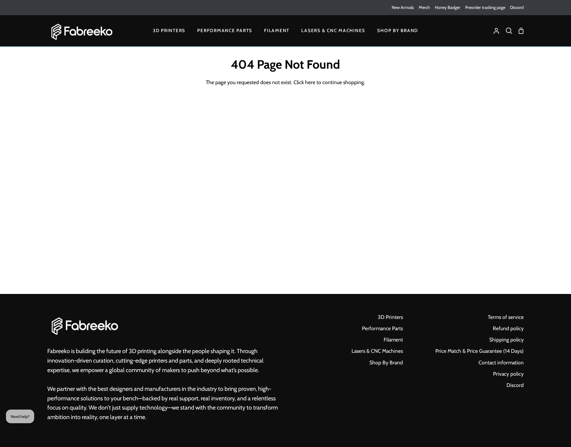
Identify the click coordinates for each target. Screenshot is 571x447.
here (310, 82)
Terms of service (506, 317)
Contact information (501, 362)
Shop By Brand (386, 362)
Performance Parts (382, 328)
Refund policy (508, 328)
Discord (515, 385)
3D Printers (390, 317)
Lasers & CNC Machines (377, 351)
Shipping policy (506, 339)
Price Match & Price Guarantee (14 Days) (479, 351)
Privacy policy (508, 374)
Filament (393, 339)
